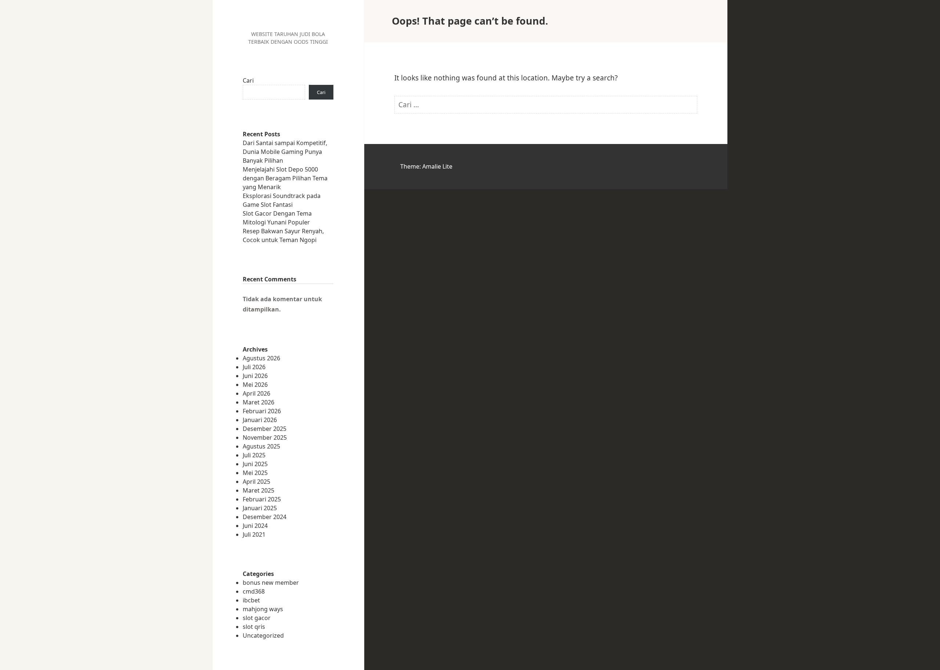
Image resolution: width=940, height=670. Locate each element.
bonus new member (271, 583)
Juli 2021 (254, 534)
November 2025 (265, 437)
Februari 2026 (262, 411)
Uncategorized (263, 635)
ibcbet (251, 600)
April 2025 (256, 482)
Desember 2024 (264, 517)
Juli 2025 (254, 455)
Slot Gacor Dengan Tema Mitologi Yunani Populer (277, 217)
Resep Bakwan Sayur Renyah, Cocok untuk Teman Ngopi (283, 235)
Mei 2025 (255, 473)
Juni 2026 (255, 376)
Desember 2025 (264, 429)
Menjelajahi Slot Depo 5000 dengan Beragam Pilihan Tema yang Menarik (285, 178)
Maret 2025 (258, 490)
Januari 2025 (260, 508)
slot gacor (257, 618)
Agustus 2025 (261, 446)
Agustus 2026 (261, 358)
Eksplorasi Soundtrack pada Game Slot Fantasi (282, 200)
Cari (248, 80)
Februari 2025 (262, 499)
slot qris (254, 627)
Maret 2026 (258, 402)
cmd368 (254, 591)
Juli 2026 (254, 367)
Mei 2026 (255, 385)
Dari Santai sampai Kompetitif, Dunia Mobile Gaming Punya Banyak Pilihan (285, 152)
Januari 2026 (260, 420)
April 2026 (256, 393)
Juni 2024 (255, 526)
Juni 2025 (255, 464)
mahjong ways (263, 609)
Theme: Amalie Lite (426, 166)
